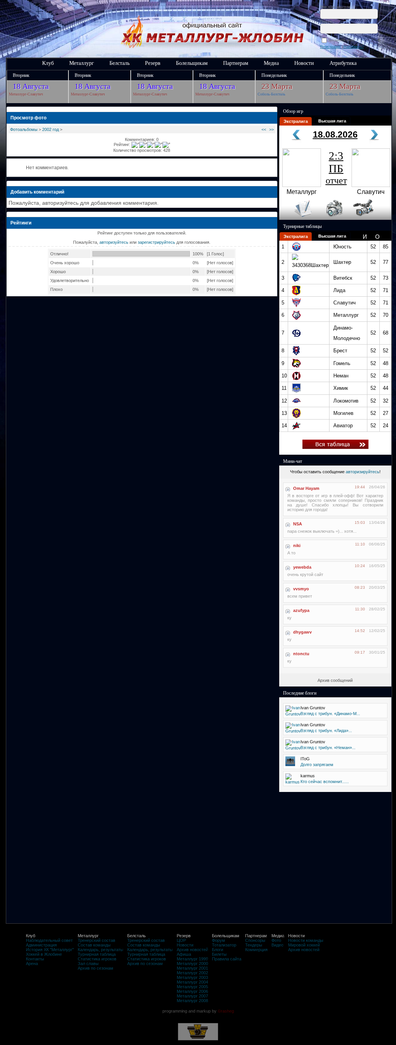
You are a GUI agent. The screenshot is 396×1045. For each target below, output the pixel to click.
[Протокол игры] (298, 218)
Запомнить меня (342, 40)
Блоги (217, 949)
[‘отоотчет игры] (333, 218)
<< (263, 129)
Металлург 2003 (192, 977)
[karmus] (292, 782)
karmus (307, 775)
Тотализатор (224, 945)
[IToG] (290, 764)
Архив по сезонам (95, 968)
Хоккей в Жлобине (44, 954)
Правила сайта (226, 959)
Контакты (35, 959)
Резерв (152, 63)
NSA (297, 524)
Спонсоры (255, 940)
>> (271, 129)
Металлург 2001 (192, 968)
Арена (32, 963)
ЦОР (181, 940)
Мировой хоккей (304, 945)
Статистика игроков (97, 959)
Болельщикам (192, 63)
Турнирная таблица (97, 954)
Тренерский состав (96, 940)
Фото (276, 940)
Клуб (48, 63)
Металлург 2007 (192, 996)
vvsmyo (301, 588)
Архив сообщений (335, 680)
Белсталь (119, 63)
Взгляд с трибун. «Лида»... (326, 730)
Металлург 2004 (192, 982)
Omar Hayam (306, 488)
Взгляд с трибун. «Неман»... (327, 747)
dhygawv (302, 632)
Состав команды (94, 945)
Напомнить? (354, 47)
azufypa (301, 610)
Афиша (184, 954)
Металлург (81, 63)
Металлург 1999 (192, 959)
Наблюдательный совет (49, 940)
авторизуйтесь (113, 242)
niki (296, 545)
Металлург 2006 (192, 991)
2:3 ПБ (336, 167)
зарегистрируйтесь (156, 242)
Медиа (271, 63)
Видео (277, 945)
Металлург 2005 (192, 986)
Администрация (41, 945)
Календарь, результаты (100, 949)
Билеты (219, 954)
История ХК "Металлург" (50, 949)
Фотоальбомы (24, 129)
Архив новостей (192, 949)
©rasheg (226, 1011)
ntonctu (301, 653)
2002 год (50, 129)
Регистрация (330, 47)
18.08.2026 (335, 134)
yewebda (302, 567)
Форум (218, 940)
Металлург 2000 (192, 963)
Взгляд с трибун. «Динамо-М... (330, 713)
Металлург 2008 (192, 1000)
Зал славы (88, 963)
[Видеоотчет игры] (370, 218)
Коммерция (256, 949)
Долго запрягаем (316, 764)
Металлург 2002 (192, 972)
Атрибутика (343, 63)
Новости (304, 63)
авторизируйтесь (362, 471)
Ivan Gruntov (312, 707)
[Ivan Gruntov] (293, 714)
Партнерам (235, 63)
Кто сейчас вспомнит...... (324, 781)
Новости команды (305, 940)
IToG (305, 758)
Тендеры (253, 945)
